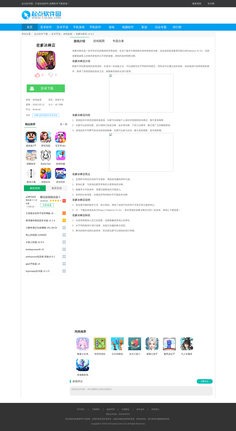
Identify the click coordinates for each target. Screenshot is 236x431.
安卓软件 (46, 27)
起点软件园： (28, 3)
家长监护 (140, 409)
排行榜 (177, 27)
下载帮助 (96, 409)
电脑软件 (128, 27)
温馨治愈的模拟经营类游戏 (45, 115)
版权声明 (110, 409)
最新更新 (196, 3)
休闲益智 (67, 34)
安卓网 (211, 3)
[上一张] (111, 283)
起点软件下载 (41, 34)
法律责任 (125, 409)
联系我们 (155, 409)
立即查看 (47, 205)
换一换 (64, 124)
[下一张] (171, 283)
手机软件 (95, 27)
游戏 (111, 27)
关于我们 (81, 409)
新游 (144, 27)
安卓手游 (62, 27)
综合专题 (160, 27)
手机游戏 (79, 27)
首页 (30, 27)
